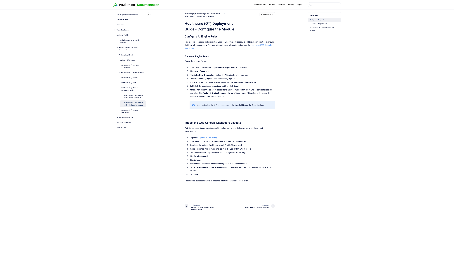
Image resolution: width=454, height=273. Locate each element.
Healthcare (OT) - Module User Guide (129, 111)
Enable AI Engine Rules (319, 24)
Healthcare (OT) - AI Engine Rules (132, 72)
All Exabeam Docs (260, 4)
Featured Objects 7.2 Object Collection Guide (128, 49)
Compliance (121, 25)
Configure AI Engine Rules (318, 20)
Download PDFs (122, 128)
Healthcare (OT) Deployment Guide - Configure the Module (133, 104)
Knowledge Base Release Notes (127, 15)
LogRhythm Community (207, 138)
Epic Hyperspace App (126, 117)
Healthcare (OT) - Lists (128, 83)
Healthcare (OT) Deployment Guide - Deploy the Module (133, 96)
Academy (291, 4)
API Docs (272, 4)
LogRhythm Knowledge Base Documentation (205, 14)
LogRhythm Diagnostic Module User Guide (129, 41)
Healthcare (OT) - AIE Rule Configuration (130, 66)
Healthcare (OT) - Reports (129, 78)
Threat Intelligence (123, 30)
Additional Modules (123, 35)
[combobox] (324, 4)
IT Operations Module (126, 55)
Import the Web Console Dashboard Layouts (322, 29)
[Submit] (310, 5)
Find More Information (124, 122)
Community (281, 4)
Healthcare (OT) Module (127, 60)
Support (299, 4)
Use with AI (267, 14)
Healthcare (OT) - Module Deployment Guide (129, 89)
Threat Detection (122, 20)
